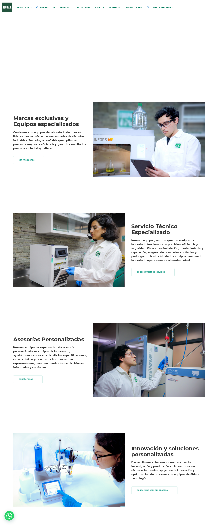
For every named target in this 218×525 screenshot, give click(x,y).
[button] (9, 516)
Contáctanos (26, 379)
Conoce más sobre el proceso (152, 490)
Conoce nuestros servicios (151, 272)
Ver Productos (26, 160)
